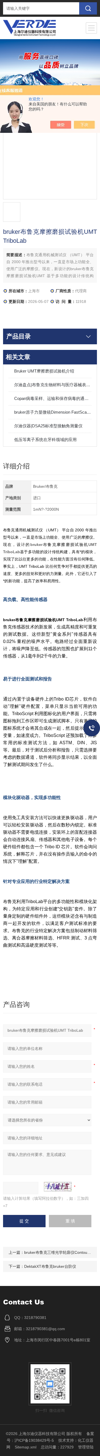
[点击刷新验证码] (58, 1186)
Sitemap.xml (25, 1447)
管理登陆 (86, 1447)
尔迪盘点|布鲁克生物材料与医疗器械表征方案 (52, 384)
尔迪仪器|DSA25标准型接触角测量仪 (48, 425)
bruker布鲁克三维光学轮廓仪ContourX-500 (61, 1252)
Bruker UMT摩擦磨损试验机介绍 (44, 371)
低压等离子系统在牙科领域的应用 (45, 439)
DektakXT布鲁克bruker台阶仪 (50, 1266)
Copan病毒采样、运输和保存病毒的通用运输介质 (52, 398)
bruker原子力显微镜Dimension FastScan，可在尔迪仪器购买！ (52, 412)
